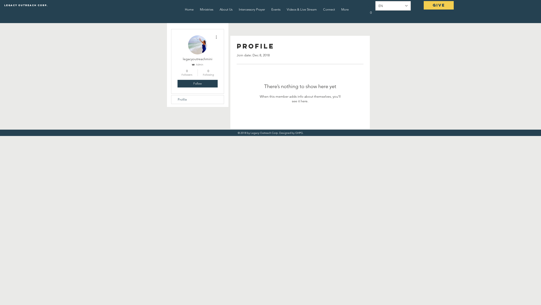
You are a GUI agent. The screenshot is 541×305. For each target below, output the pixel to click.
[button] (370, 11)
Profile (182, 99)
